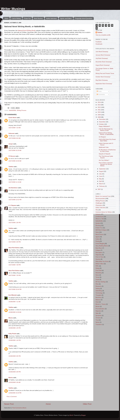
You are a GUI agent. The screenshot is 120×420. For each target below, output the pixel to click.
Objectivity (99, 254)
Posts (100, 91)
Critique (98, 250)
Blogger (83, 415)
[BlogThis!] (13, 108)
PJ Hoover (12, 156)
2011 (99, 109)
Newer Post (9, 404)
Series (97, 322)
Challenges (99, 203)
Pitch (97, 284)
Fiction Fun (27, 18)
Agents (98, 236)
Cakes (97, 239)
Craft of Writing (16, 18)
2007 (99, 189)
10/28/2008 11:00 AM (15, 312)
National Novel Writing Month (26, 30)
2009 (99, 114)
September (102, 169)
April (100, 181)
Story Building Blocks (102, 245)
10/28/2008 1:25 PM (15, 328)
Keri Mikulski (13, 295)
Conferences (99, 216)
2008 (99, 117)
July (100, 174)
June (100, 176)
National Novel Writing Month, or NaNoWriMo (106, 133)
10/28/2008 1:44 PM (15, 340)
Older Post (87, 404)
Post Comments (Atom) (19, 408)
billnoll (71, 415)
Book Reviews (38, 18)
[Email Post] (8, 107)
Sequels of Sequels (104, 154)
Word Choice (99, 234)
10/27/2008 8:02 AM (15, 138)
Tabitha (11, 166)
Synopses (98, 315)
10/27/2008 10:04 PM (15, 289)
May (100, 179)
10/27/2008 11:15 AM (15, 182)
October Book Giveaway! (103, 76)
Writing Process (21, 110)
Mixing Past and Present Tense (105, 73)
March (101, 183)
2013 (99, 104)
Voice (97, 232)
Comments (101, 94)
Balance (98, 299)
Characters (99, 205)
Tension (98, 317)
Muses (98, 306)
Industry (98, 214)
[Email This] (12, 108)
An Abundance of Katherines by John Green (107, 150)
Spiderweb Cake (104, 147)
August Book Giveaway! (103, 65)
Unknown (12, 133)
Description (99, 252)
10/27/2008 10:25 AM (15, 150)
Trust (97, 320)
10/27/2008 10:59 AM (15, 161)
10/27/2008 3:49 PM (15, 242)
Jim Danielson (13, 187)
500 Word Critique (101, 230)
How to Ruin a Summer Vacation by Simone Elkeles (106, 164)
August (101, 171)
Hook (97, 302)
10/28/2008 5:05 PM (15, 356)
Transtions (99, 324)
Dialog (97, 268)
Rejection (98, 311)
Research (98, 286)
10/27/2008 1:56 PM (15, 222)
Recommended (100, 198)
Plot (97, 210)
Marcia (11, 318)
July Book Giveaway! (102, 58)
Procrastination (100, 308)
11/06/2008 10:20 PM (15, 393)
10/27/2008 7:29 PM (15, 275)
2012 (99, 107)
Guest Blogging (100, 243)
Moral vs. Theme (101, 304)
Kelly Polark (12, 333)
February (102, 186)
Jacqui (11, 144)
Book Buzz (99, 248)
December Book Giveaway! (104, 61)
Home (6, 18)
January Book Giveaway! (103, 55)
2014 (99, 102)
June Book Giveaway (102, 51)
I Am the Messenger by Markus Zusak (105, 129)
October (101, 124)
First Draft (99, 270)
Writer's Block (100, 263)
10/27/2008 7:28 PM (15, 265)
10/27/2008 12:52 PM (15, 199)
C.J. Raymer (12, 205)
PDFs (97, 266)
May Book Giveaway (102, 80)
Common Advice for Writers (104, 212)
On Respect (102, 137)
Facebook (99, 41)
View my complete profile (103, 35)
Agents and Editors (66, 18)
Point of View (99, 257)
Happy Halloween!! (104, 126)
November (102, 121)
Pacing (98, 241)
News (97, 275)
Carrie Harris (12, 117)
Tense (97, 277)
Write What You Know (102, 261)
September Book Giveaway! (104, 83)
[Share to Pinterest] (19, 108)
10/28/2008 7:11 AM (14, 301)
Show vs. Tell (99, 218)
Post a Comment (12, 396)
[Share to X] (15, 108)
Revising (98, 225)
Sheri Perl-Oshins (14, 247)
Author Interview (100, 207)
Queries (98, 259)
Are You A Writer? (104, 160)
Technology (99, 293)
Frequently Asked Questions (83, 18)
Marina (11, 377)
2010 (99, 112)
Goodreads (99, 44)
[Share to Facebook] (17, 108)
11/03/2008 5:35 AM (14, 382)
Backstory (98, 297)
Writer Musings (13, 9)
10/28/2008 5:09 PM (15, 372)
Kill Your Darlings (101, 281)
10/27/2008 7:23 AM (15, 127)
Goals (97, 279)
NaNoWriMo (12, 110)
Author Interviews (51, 18)
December (102, 119)
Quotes (98, 223)
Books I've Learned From (103, 196)
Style (97, 313)
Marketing (99, 272)
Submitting (99, 290)
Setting (98, 288)
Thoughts (98, 295)
